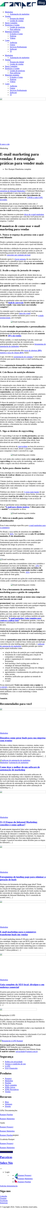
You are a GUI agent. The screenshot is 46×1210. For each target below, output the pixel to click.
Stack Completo (11, 23)
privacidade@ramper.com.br (27, 1051)
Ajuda (2, 1123)
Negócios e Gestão (12, 25)
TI (11, 51)
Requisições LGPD (7, 1015)
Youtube (3, 1198)
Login (7, 1172)
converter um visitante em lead (18, 255)
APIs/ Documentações (8, 1110)
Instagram (4, 1203)
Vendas (8, 16)
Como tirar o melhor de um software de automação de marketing (20, 768)
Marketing (9, 12)
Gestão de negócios (17, 27)
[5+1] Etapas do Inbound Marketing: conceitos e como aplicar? (19, 823)
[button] (23, 1015)
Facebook (4, 1201)
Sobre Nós (6, 1162)
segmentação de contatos (23, 357)
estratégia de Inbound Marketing (12, 191)
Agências (13, 42)
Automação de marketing (19, 14)
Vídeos (12, 38)
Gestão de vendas (16, 21)
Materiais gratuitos (12, 32)
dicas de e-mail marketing (34, 214)
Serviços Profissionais (18, 47)
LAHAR (3, 687)
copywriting (22, 446)
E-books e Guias (16, 34)
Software (13, 49)
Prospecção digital (17, 18)
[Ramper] (23, 8)
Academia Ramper (7, 1139)
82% (11, 534)
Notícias (13, 36)
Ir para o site (5, 144)
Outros (12, 45)
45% (27, 572)
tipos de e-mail (24, 313)
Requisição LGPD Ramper (12, 1041)
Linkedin (3, 1196)
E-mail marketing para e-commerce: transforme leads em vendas (18, 933)
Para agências (15, 29)
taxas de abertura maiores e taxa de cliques (21, 351)
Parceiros (6, 1157)
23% (37, 566)
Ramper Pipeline (6, 1152)
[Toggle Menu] (1, 1168)
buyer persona (20, 259)
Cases (7, 40)
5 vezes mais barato (31, 492)
